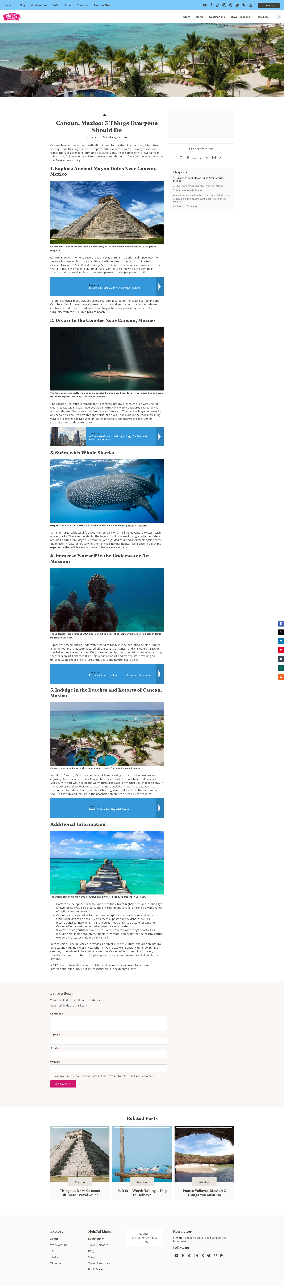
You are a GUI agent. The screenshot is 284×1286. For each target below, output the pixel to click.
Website (55, 1062)
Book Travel (95, 1269)
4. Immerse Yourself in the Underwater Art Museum (201, 195)
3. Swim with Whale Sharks (187, 190)
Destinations (217, 17)
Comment (57, 1013)
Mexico (107, 115)
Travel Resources (99, 1263)
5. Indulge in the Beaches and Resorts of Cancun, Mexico (200, 200)
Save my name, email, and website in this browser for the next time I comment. (104, 1076)
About (10, 5)
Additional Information (185, 206)
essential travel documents (110, 969)
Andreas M (126, 897)
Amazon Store (103, 5)
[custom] (204, 5)
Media (67, 5)
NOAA (131, 525)
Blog (22, 5)
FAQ (55, 5)
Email (54, 1048)
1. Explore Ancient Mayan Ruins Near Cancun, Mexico (198, 179)
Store (186, 17)
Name (55, 1034)
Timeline (82, 5)
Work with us (39, 5)
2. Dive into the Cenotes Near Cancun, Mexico (198, 185)
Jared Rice (87, 396)
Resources (262, 17)
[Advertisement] (196, 231)
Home (199, 17)
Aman (124, 768)
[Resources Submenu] (271, 17)
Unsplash (55, 250)
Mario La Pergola (144, 246)
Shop (91, 1257)
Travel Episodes (240, 17)
